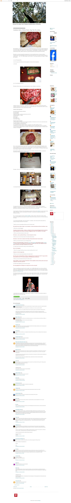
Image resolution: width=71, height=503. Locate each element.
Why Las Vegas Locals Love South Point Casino (52, 158)
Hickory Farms (26, 151)
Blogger (39, 500)
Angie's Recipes (18, 372)
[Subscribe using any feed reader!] (53, 45)
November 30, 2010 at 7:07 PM (20, 422)
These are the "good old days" (54, 250)
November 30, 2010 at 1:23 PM (20, 385)
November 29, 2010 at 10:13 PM (20, 314)
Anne (16, 360)
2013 (52, 229)
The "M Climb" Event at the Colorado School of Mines (53, 199)
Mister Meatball (52, 126)
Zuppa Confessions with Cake (54, 248)
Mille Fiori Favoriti (53, 197)
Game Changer (56, 94)
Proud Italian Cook (18, 409)
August (53, 254)
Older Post (46, 486)
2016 (52, 225)
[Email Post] (23, 298)
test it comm (17, 480)
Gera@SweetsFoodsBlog (19, 438)
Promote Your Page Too (53, 61)
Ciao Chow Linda (52, 122)
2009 (52, 264)
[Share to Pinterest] (29, 298)
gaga (16, 462)
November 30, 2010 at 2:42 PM (20, 395)
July (52, 255)
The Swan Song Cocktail (55, 168)
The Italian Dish (52, 135)
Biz (16, 404)
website (39, 211)
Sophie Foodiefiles (28, 215)
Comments (52, 66)
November (53, 235)
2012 (52, 230)
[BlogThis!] (26, 298)
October (53, 252)
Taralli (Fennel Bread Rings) (56, 100)
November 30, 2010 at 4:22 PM (20, 406)
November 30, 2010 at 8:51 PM (20, 446)
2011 (52, 231)
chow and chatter (18, 393)
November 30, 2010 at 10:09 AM (20, 375)
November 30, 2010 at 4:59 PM (20, 414)
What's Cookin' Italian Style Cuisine (52, 109)
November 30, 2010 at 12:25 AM (20, 339)
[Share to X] (27, 298)
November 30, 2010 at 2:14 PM (20, 390)
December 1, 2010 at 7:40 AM (20, 453)
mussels (29, 242)
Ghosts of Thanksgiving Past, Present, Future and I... (54, 240)
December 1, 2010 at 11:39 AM (20, 465)
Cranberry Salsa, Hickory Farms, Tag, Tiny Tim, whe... (54, 237)
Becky (17, 398)
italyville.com (52, 149)
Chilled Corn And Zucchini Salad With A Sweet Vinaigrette (53, 119)
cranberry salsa (18, 299)
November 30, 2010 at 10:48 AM (20, 380)
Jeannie (17, 330)
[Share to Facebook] (28, 298)
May (52, 258)
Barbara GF (17, 349)
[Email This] (25, 298)
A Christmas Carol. (20, 271)
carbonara (33, 242)
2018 (52, 223)
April (52, 259)
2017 (52, 224)
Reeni (16, 417)
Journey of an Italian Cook (53, 49)
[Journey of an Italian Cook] (53, 60)
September (53, 253)
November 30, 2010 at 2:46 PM (20, 401)
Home (31, 486)
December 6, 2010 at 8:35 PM (20, 483)
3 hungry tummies (18, 336)
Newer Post (15, 486)
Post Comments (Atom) (20, 488)
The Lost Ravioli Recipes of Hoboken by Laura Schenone (54, 244)
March (53, 260)
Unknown (17, 324)
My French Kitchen (53, 161)
